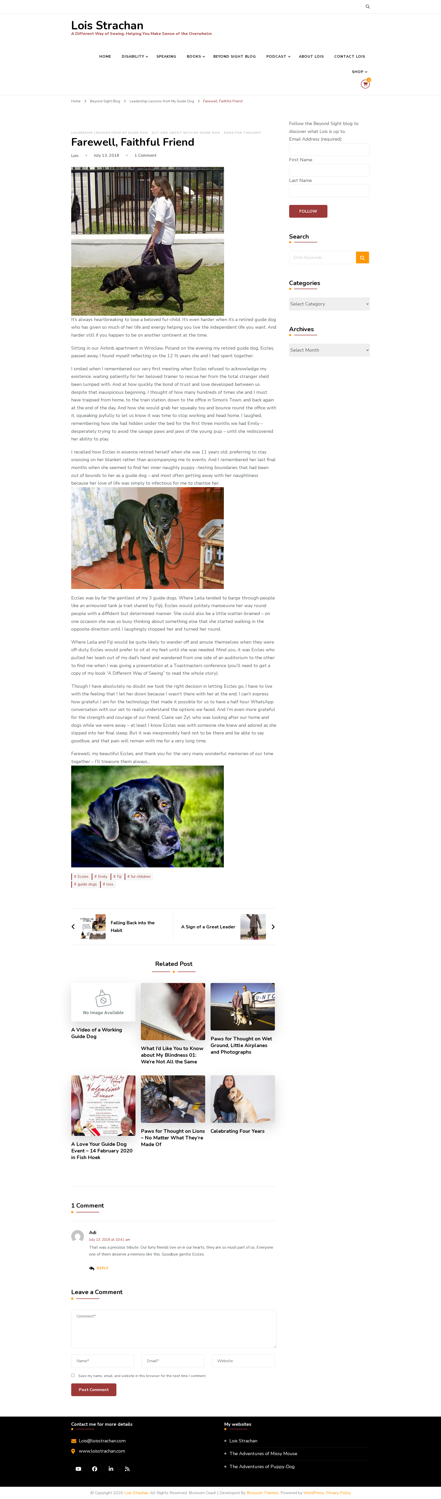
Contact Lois (349, 56)
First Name (300, 160)
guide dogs (87, 884)
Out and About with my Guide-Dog (186, 133)
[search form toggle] (368, 7)
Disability (133, 56)
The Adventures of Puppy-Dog (262, 1467)
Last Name (300, 180)
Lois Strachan (107, 25)
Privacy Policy (338, 1493)
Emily (102, 876)
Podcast (276, 56)
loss (109, 884)
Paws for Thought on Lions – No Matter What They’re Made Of (173, 1138)
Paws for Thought (242, 133)
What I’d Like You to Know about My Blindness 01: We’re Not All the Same (172, 1055)
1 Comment (145, 155)
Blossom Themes (263, 1493)
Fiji (119, 876)
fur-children (141, 876)
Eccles (83, 876)
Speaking (166, 56)
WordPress (313, 1493)
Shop (357, 71)
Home (105, 56)
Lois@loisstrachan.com (102, 1441)
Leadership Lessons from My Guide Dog (109, 133)
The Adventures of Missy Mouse (263, 1454)
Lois (75, 155)
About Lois (311, 56)
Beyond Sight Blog (234, 56)
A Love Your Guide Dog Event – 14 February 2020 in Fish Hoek (101, 1151)
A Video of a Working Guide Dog (96, 1033)
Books (194, 56)
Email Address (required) (315, 139)
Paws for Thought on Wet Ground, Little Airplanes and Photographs (241, 1045)
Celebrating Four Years (238, 1131)
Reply (102, 1268)
